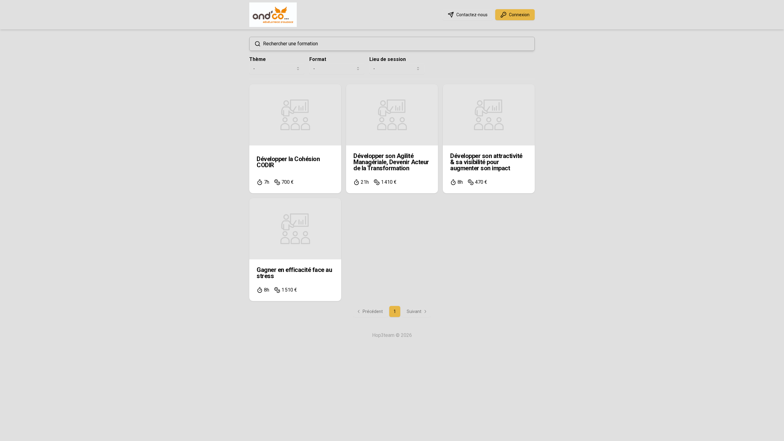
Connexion (519, 14)
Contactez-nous (472, 14)
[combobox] (276, 68)
